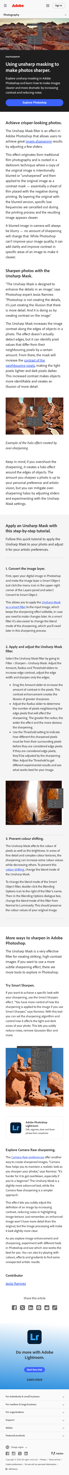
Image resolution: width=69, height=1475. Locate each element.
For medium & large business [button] (21, 1404)
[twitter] (20, 1453)
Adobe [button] (9, 1427)
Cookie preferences (14, 1464)
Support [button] (10, 1420)
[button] (48, 5)
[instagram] (13, 1453)
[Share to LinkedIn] (30, 1307)
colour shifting (15, 869)
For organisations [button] (15, 1412)
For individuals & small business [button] (23, 1396)
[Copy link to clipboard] (54, 1307)
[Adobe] (18, 5)
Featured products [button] (15, 1435)
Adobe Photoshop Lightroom (36, 1124)
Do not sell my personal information (40, 1464)
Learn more (34, 1379)
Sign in (58, 5)
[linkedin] (26, 1453)
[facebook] (7, 1453)
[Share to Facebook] (14, 1307)
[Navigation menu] (5, 5)
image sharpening (39, 141)
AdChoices (13, 1469)
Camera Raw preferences (27, 1157)
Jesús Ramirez (16, 1283)
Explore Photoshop (35, 102)
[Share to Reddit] (46, 1307)
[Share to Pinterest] (38, 1307)
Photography (11, 14)
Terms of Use (54, 1459)
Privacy (43, 1459)
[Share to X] (22, 1307)
